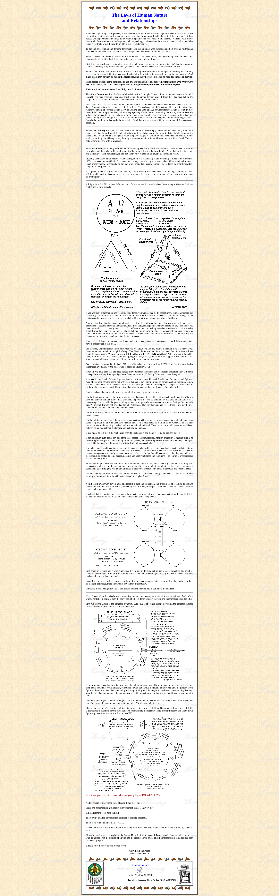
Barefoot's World (139, 865)
